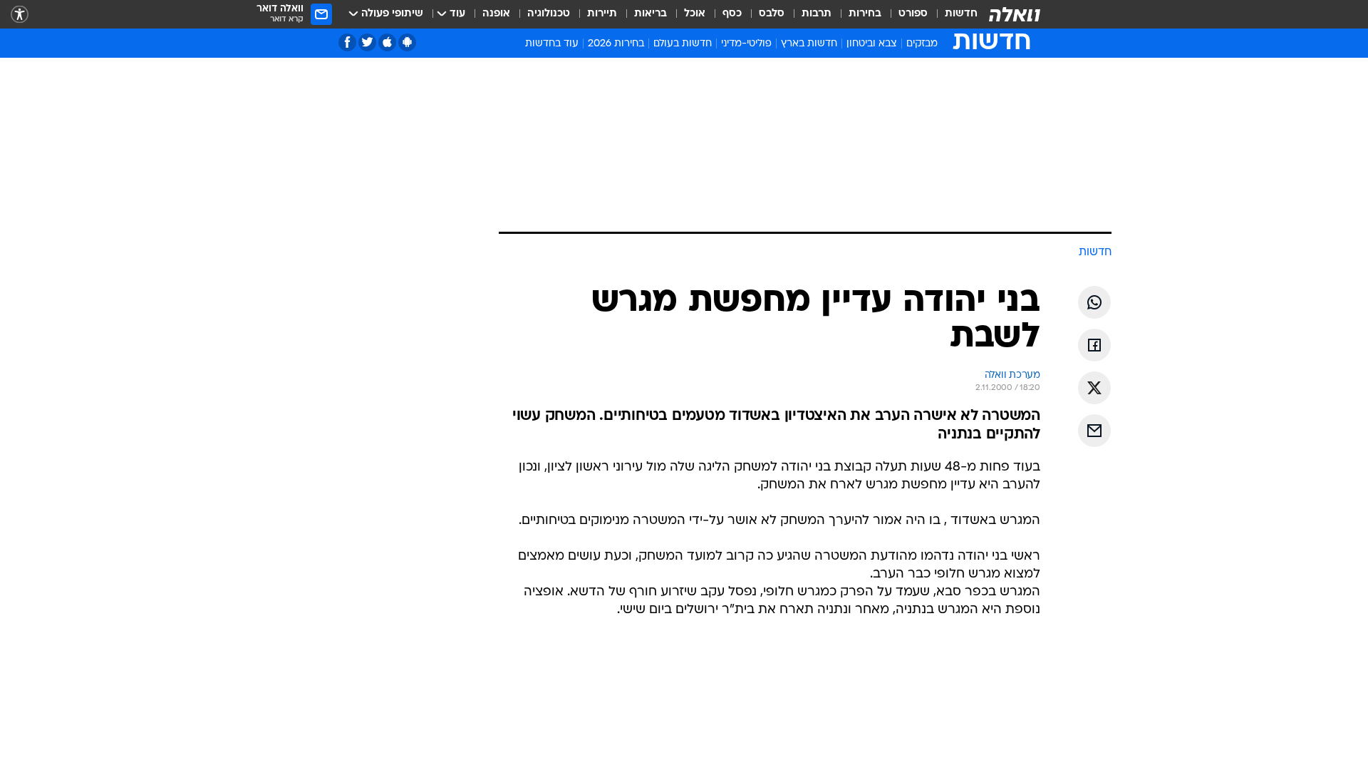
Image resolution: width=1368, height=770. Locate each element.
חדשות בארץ (809, 43)
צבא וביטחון (871, 43)
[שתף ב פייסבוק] (1094, 345)
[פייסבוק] (347, 42)
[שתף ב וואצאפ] (1094, 302)
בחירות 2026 (616, 43)
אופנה (496, 14)
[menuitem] (953, 14)
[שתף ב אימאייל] (1094, 430)
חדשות (961, 14)
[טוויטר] (367, 42)
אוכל (694, 14)
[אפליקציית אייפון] (387, 42)
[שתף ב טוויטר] (1094, 387)
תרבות (816, 14)
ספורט (913, 14)
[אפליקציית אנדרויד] (407, 42)
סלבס (771, 14)
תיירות (602, 14)
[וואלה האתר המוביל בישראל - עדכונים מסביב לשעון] (1014, 14)
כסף (732, 14)
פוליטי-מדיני (746, 43)
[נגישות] (19, 15)
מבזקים (922, 43)
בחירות (865, 14)
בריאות (650, 14)
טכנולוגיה (548, 14)
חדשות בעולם (682, 43)
